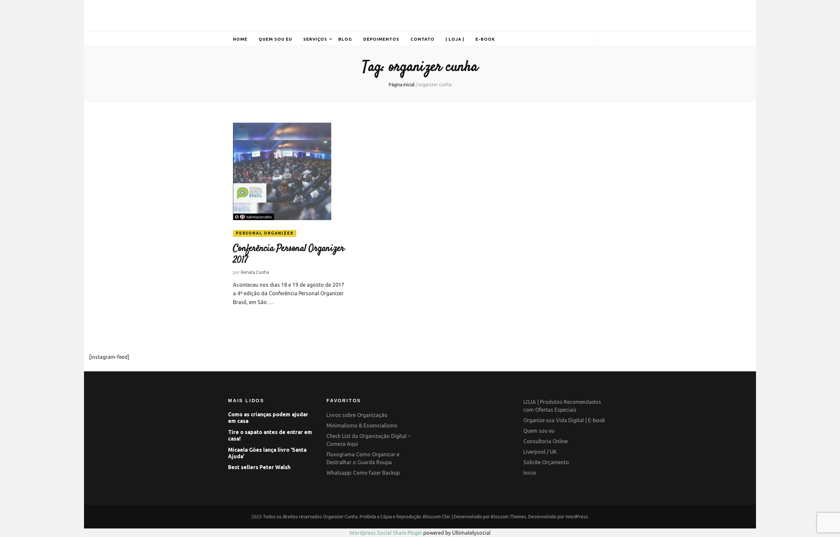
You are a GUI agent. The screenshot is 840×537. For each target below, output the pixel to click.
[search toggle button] (602, 40)
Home (240, 39)
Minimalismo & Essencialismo (361, 425)
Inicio (529, 473)
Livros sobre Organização (357, 415)
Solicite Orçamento (546, 462)
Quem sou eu (275, 39)
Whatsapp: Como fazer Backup (363, 473)
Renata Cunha (255, 272)
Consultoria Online (545, 441)
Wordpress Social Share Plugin (386, 533)
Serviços (315, 39)
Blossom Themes (508, 516)
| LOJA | (455, 39)
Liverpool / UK (540, 452)
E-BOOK (485, 39)
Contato (422, 39)
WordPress (576, 516)
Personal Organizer (264, 233)
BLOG (345, 39)
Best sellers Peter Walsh (259, 467)
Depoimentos (381, 39)
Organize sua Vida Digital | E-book (564, 420)
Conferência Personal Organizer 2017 (289, 254)
